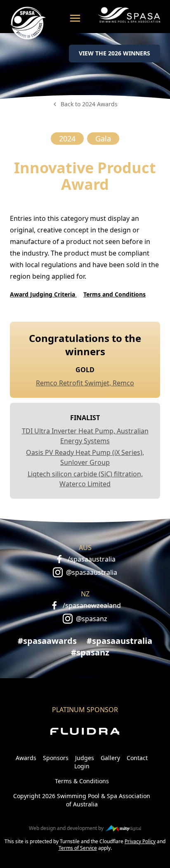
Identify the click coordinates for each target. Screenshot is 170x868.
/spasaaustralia (92, 559)
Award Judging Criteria (43, 294)
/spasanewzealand (92, 605)
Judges (84, 758)
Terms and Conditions (114, 294)
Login (82, 766)
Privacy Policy (140, 841)
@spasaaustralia (91, 572)
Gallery (110, 758)
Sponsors (55, 758)
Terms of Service (78, 847)
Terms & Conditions (82, 781)
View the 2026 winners (114, 53)
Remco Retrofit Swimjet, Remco (85, 382)
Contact (137, 758)
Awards (26, 758)
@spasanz (91, 618)
